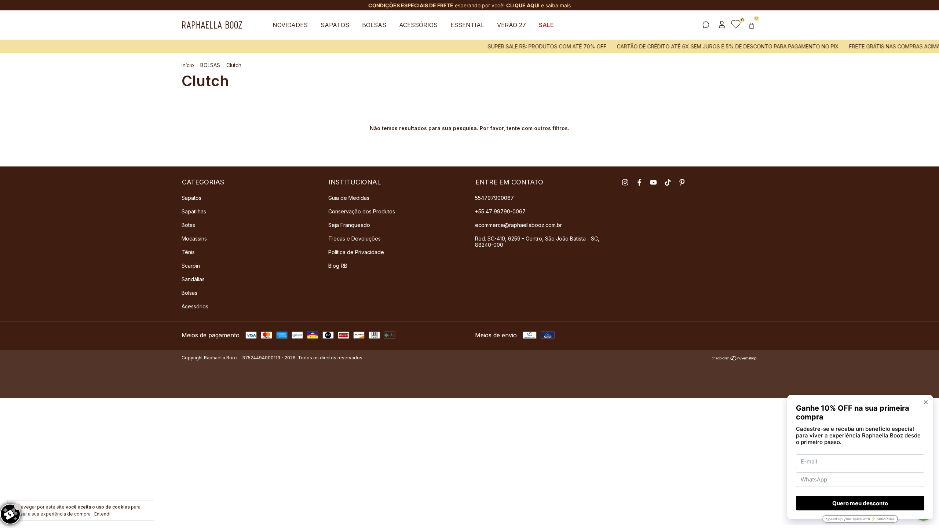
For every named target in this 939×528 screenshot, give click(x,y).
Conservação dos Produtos (361, 211)
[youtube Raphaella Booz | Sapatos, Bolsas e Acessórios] (653, 182)
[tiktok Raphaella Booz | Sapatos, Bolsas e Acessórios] (667, 182)
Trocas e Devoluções (354, 238)
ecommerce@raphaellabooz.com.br (518, 225)
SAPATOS (335, 25)
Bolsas (189, 293)
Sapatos (191, 198)
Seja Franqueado (349, 225)
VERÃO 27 (511, 25)
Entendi (102, 514)
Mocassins (194, 238)
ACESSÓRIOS (418, 25)
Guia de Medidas (348, 198)
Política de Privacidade (356, 252)
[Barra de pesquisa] (706, 25)
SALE (546, 25)
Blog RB (337, 266)
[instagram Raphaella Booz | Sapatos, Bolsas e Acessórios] (625, 182)
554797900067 (494, 198)
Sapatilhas (194, 211)
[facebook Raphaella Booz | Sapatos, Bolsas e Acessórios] (639, 182)
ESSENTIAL (467, 25)
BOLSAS (374, 25)
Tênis (188, 252)
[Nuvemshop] (734, 358)
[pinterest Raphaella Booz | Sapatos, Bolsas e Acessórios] (682, 182)
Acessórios (195, 306)
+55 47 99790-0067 (500, 211)
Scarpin (191, 266)
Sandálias (193, 279)
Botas (188, 225)
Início (188, 65)
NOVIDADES (290, 25)
